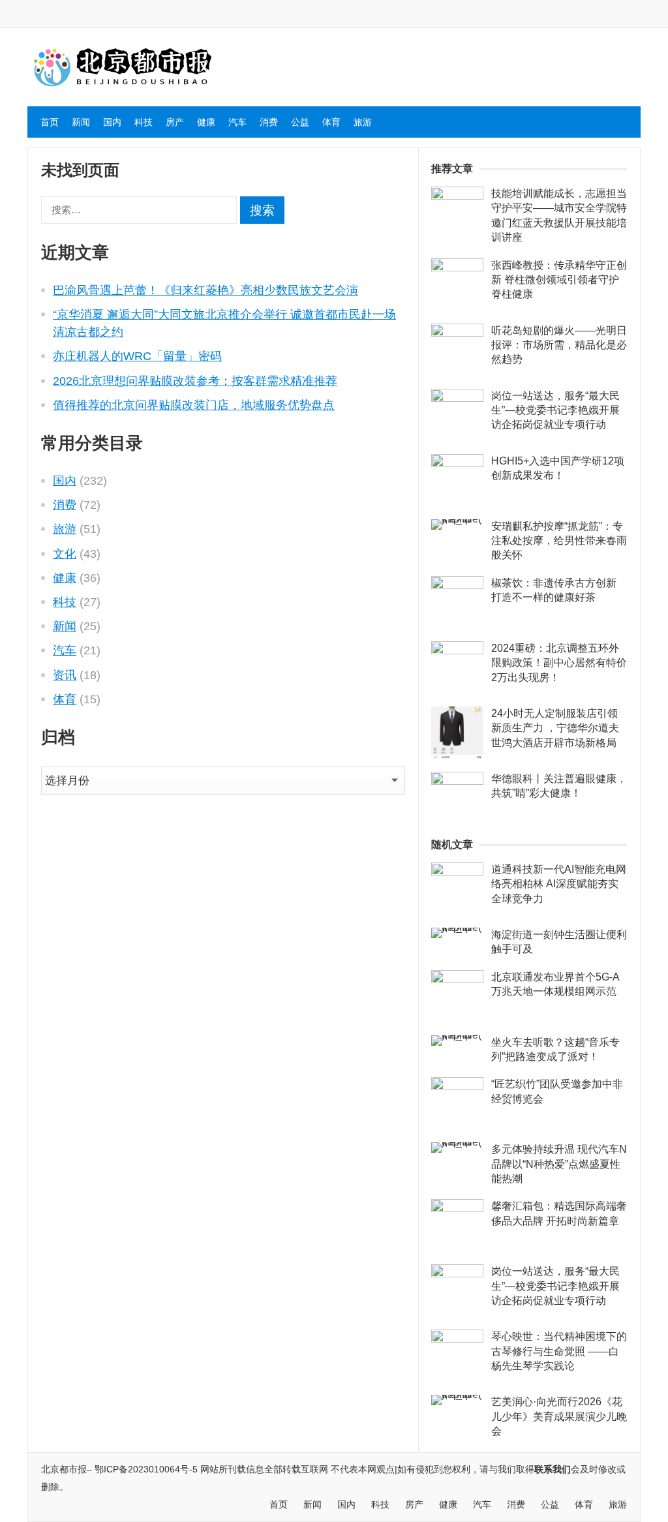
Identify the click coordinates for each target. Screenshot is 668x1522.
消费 (269, 122)
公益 (300, 122)
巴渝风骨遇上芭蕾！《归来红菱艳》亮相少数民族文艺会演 (205, 290)
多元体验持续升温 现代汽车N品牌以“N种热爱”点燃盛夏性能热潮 (559, 1164)
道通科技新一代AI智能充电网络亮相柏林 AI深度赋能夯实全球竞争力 (558, 884)
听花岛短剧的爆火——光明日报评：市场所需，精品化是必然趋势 (559, 345)
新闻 (81, 122)
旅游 (363, 122)
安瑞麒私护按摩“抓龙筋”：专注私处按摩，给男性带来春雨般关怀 (559, 541)
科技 (143, 122)
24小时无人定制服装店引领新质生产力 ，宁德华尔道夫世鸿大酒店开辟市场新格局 (555, 728)
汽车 (237, 122)
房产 (175, 122)
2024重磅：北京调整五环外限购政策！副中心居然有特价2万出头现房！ (559, 663)
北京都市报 (64, 1469)
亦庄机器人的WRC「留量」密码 (137, 356)
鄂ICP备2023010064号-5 (146, 1469)
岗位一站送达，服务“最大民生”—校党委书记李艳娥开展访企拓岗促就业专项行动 (555, 410)
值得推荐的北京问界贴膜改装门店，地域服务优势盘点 (194, 405)
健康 (206, 122)
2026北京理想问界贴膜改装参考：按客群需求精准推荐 (195, 381)
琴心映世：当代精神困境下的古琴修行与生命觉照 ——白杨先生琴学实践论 (559, 1351)
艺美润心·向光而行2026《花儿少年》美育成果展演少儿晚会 (559, 1416)
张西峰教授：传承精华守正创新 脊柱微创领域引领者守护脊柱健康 (559, 280)
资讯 (64, 675)
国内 (112, 122)
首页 (49, 122)
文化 (64, 553)
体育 (331, 122)
